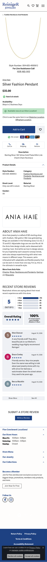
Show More (13, 398)
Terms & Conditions (23, 539)
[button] (28, 5)
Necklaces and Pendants (25, 272)
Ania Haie (6, 80)
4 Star (20, 300)
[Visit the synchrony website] (34, 515)
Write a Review (23, 418)
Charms (6, 272)
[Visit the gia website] (11, 515)
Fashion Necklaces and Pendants (16, 15)
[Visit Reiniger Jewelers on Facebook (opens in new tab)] (5, 499)
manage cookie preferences (23, 550)
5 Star (20, 298)
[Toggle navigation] (43, 5)
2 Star (20, 305)
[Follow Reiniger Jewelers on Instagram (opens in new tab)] (11, 499)
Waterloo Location (36, 117)
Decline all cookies (15, 556)
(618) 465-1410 (23, 71)
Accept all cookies (32, 556)
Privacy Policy (30, 534)
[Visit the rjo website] (26, 515)
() (40, 298)
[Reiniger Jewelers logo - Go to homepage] (10, 5)
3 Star (20, 303)
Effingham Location (23, 120)
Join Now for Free (12, 486)
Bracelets (10, 275)
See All (34, 398)
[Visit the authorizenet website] (19, 515)
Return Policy (16, 534)
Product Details (9, 165)
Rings (12, 272)
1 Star (20, 308)
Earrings (40, 272)
